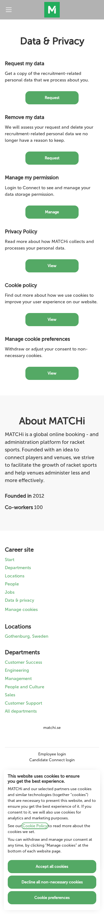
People (12, 584)
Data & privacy (19, 600)
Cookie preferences (52, 897)
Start (9, 559)
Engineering (17, 670)
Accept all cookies (52, 866)
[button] (52, 373)
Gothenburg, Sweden (26, 636)
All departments (21, 711)
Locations (14, 576)
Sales (10, 695)
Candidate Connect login (52, 760)
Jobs (10, 592)
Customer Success (23, 662)
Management (18, 678)
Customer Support (23, 703)
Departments (18, 567)
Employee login (52, 754)
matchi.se (52, 727)
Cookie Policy (34, 826)
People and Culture (24, 687)
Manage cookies (21, 609)
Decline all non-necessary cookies (52, 882)
